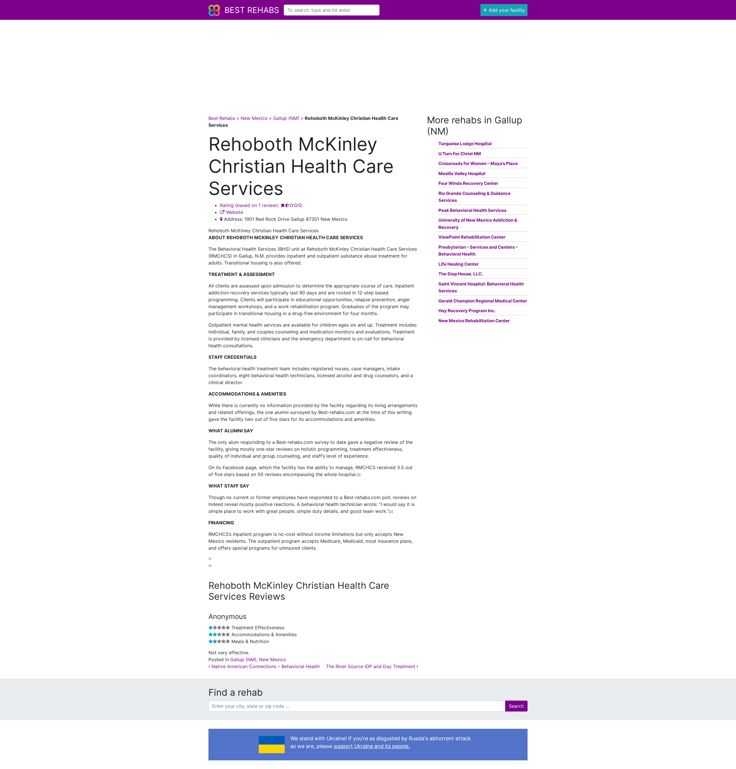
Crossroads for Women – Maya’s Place (478, 163)
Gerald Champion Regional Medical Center (482, 301)
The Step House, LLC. (460, 274)
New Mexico (254, 118)
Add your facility (504, 9)
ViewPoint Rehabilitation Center (471, 237)
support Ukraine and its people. (372, 746)
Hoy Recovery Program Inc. (466, 310)
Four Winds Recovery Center (468, 183)
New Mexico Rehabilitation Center (474, 320)
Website (234, 212)
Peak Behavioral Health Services (472, 210)
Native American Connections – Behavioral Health (265, 666)
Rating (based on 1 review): (250, 205)
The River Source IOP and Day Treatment (371, 666)
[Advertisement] (367, 63)
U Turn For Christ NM (459, 153)
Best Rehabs (252, 10)
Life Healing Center (458, 264)
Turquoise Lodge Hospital (465, 143)
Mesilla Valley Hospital (461, 173)
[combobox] (331, 10)
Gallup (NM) (286, 118)
